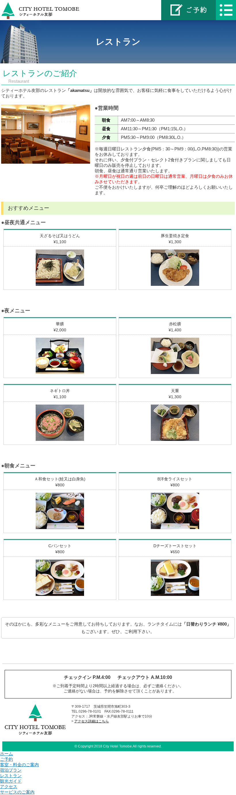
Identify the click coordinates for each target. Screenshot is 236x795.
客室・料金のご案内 (19, 764)
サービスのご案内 (17, 792)
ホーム (6, 753)
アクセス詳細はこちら (91, 721)
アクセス (8, 786)
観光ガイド (11, 781)
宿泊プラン (11, 770)
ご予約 (6, 759)
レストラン (11, 775)
